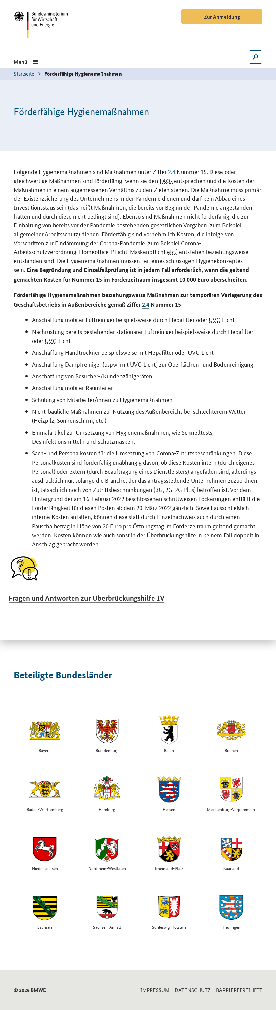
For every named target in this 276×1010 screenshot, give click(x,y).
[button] (26, 61)
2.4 (171, 171)
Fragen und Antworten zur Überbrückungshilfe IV (86, 598)
